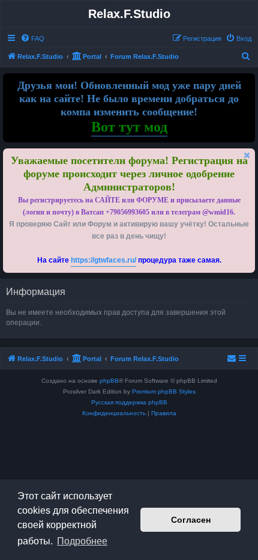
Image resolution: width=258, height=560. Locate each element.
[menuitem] (32, 38)
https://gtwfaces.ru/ (103, 260)
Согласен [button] (191, 520)
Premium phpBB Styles (164, 391)
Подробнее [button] (82, 541)
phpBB (109, 380)
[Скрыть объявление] (247, 155)
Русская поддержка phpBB (129, 402)
